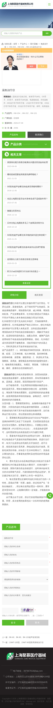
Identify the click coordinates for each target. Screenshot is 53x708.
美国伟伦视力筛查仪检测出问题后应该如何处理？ (28, 162)
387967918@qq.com (33, 671)
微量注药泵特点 (14, 211)
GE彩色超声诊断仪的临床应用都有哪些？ (25, 186)
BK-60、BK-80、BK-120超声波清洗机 (24, 637)
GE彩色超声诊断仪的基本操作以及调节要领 (26, 247)
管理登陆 (29, 704)
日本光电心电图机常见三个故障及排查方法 (25, 223)
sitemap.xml (31, 701)
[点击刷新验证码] (27, 610)
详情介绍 (14, 295)
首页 (15, 44)
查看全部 (26, 283)
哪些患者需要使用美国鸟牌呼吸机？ (22, 174)
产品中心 (23, 44)
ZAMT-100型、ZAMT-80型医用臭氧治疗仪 (26, 642)
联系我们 (39, 135)
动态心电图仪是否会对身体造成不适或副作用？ (27, 199)
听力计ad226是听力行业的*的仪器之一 (23, 271)
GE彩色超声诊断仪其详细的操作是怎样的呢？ (27, 235)
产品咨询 (14, 135)
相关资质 (39, 295)
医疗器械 (34, 44)
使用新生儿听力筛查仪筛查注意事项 (22, 259)
